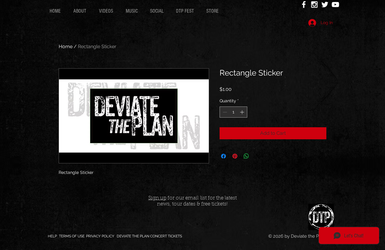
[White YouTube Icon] (335, 4)
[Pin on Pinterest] (235, 156)
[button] (107, 11)
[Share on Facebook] (223, 156)
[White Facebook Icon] (303, 4)
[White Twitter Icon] (324, 4)
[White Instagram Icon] (314, 4)
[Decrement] (224, 112)
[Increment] (242, 112)
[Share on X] (257, 156)
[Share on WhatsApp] (246, 156)
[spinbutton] (233, 112)
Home (65, 46)
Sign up (157, 198)
